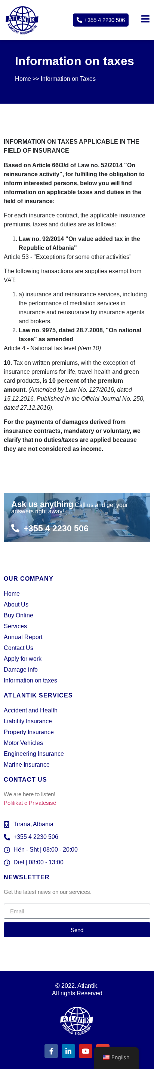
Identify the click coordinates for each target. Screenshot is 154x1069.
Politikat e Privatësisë (30, 803)
